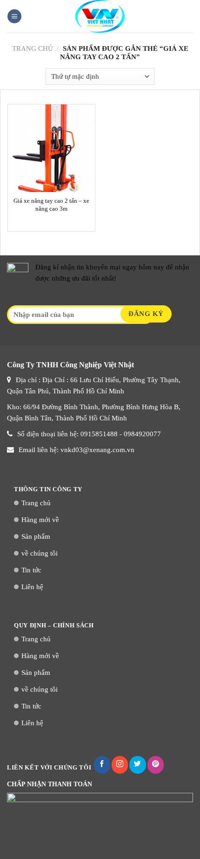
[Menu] (14, 16)
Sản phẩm (35, 536)
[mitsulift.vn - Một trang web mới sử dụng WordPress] (100, 16)
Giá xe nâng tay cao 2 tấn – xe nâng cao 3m (51, 205)
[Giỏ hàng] (188, 16)
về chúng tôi (39, 553)
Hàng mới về (40, 519)
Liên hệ (32, 587)
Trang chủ (32, 48)
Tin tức (31, 570)
